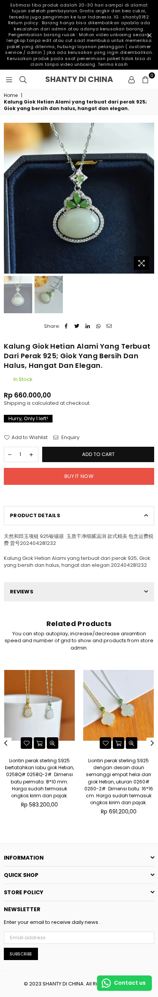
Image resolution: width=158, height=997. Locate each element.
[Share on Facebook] (66, 326)
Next (148, 198)
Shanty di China (84, 79)
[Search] (23, 79)
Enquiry (69, 437)
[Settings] (131, 79)
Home (11, 95)
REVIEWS (21, 591)
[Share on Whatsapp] (98, 326)
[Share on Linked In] (88, 326)
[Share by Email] (109, 326)
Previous (9, 198)
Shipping (15, 403)
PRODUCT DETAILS (35, 515)
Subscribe (21, 954)
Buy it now (79, 476)
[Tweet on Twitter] (77, 326)
